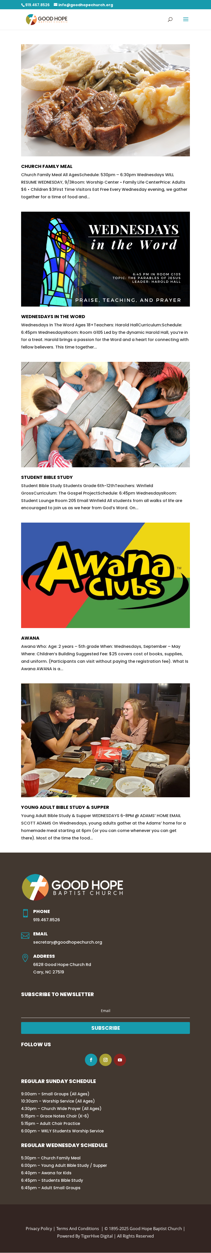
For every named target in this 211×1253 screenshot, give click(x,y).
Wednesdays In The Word (53, 316)
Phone (41, 911)
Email (40, 933)
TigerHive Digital (97, 1236)
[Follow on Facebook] (91, 1060)
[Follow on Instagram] (105, 1060)
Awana (30, 638)
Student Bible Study (47, 477)
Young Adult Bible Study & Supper (65, 807)
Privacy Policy (39, 1228)
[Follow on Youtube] (120, 1060)
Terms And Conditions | (80, 1228)
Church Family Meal (47, 166)
